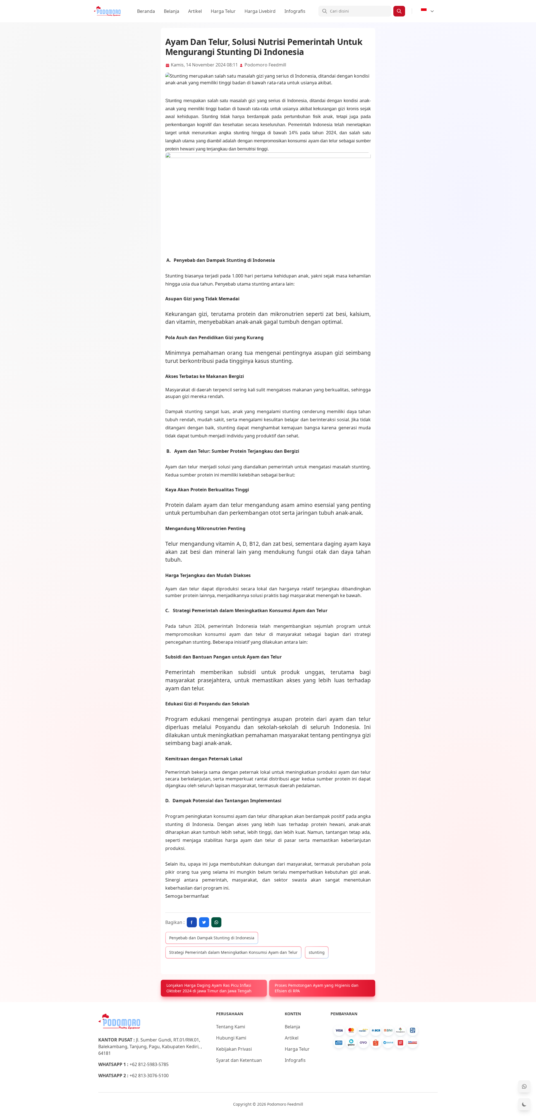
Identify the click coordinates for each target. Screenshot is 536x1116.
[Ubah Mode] (524, 1104)
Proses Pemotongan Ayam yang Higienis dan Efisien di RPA (316, 988)
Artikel (195, 11)
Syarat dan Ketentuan (239, 1060)
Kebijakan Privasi (234, 1049)
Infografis (294, 11)
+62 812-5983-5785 (149, 1064)
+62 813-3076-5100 (149, 1075)
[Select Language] (427, 11)
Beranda (146, 11)
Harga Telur (223, 11)
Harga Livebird (260, 11)
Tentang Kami (230, 1027)
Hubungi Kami (231, 1038)
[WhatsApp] (524, 1086)
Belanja (171, 11)
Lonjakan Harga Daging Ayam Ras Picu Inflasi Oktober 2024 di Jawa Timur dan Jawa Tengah (209, 988)
